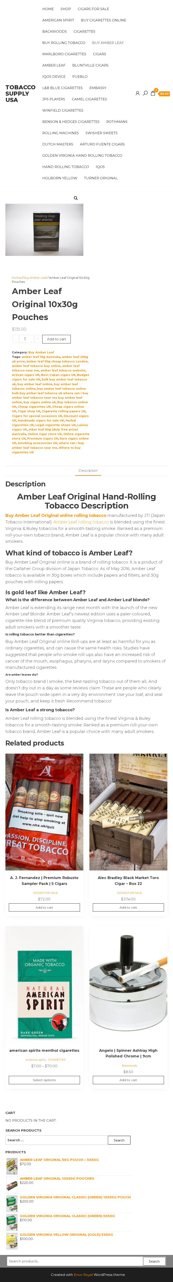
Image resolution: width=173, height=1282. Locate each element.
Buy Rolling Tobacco (63, 43)
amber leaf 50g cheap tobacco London (57, 361)
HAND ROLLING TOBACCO (65, 167)
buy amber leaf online (34, 384)
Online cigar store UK (45, 434)
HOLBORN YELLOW (59, 178)
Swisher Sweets (102, 133)
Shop (66, 9)
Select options (44, 1080)
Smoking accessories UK (37, 443)
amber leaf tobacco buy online (36, 366)
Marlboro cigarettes (64, 54)
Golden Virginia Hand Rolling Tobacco (82, 155)
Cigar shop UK (29, 411)
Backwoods (54, 31)
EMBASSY (97, 88)
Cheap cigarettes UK (34, 406)
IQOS (100, 167)
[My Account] (138, 93)
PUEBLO (80, 76)
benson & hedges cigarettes (71, 122)
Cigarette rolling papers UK (64, 411)
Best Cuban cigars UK (58, 375)
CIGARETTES (84, 31)
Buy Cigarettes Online (103, 20)
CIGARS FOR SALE (93, 9)
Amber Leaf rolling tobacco (81, 522)
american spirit (58, 20)
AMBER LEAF (54, 65)
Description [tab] (88, 470)
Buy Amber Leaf (108, 43)
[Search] (145, 93)
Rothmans (116, 122)
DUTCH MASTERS (57, 144)
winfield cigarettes (62, 110)
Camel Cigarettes (89, 99)
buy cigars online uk (39, 402)
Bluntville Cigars (90, 65)
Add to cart (56, 339)
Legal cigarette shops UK (55, 425)
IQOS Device (54, 76)
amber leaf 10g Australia (41, 357)
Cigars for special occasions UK (37, 416)
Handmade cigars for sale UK (41, 420)
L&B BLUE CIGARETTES (62, 88)
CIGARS (99, 54)
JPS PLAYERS (53, 99)
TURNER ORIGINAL (101, 178)
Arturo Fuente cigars (102, 144)
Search (154, 1261)
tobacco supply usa (20, 93)
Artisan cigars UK (25, 375)
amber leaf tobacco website (63, 370)
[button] (76, 198)
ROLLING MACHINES (60, 133)
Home (48, 9)
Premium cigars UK (42, 438)
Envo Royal (83, 1275)
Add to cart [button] (44, 907)
